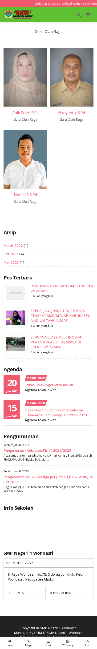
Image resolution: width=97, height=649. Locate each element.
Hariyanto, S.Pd (71, 112)
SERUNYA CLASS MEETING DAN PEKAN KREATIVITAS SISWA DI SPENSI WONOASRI (56, 342)
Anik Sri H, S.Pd (25, 112)
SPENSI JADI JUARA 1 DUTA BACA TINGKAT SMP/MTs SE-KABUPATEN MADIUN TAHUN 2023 (60, 315)
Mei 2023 (11, 262)
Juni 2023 (11, 253)
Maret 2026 (13, 245)
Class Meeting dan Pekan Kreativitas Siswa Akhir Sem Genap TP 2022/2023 (56, 412)
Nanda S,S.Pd (25, 194)
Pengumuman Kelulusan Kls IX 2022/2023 (37, 450)
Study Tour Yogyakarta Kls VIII (49, 384)
